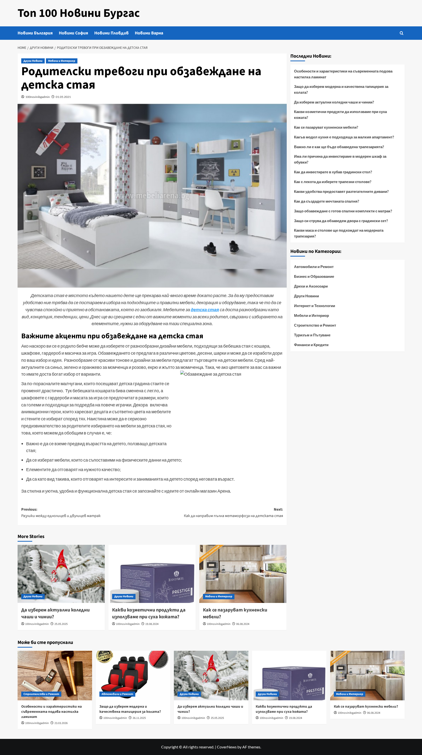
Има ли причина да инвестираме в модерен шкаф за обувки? (340, 159)
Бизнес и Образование (314, 276)
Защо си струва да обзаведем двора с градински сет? (341, 220)
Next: (233, 512)
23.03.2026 (61, 723)
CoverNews (227, 747)
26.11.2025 (139, 718)
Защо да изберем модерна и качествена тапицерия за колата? (341, 89)
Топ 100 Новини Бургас (79, 13)
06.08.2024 (242, 624)
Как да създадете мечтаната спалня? (326, 201)
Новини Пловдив (111, 33)
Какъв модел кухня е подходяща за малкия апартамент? (344, 137)
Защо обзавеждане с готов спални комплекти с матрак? (343, 211)
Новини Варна (149, 33)
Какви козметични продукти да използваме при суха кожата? (149, 613)
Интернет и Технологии (314, 305)
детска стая (205, 309)
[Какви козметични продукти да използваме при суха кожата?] (152, 574)
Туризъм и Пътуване (312, 335)
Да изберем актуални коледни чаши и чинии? (334, 102)
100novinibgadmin (37, 97)
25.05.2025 (61, 624)
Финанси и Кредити (311, 344)
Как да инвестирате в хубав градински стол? (333, 172)
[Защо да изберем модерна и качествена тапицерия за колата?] (133, 675)
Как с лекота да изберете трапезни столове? (332, 181)
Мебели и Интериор (61, 61)
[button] (402, 33)
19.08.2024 (151, 624)
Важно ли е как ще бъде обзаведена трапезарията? (339, 147)
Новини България (35, 33)
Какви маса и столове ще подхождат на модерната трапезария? (338, 233)
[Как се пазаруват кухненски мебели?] (242, 574)
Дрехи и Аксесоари (311, 286)
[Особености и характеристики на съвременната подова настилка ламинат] (55, 675)
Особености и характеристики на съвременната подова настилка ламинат (343, 74)
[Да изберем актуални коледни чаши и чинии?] (61, 574)
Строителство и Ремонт (315, 325)
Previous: (61, 512)
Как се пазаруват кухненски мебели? (326, 127)
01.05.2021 (63, 97)
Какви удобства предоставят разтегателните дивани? (341, 191)
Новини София (73, 33)
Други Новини (32, 61)
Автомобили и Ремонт (314, 266)
